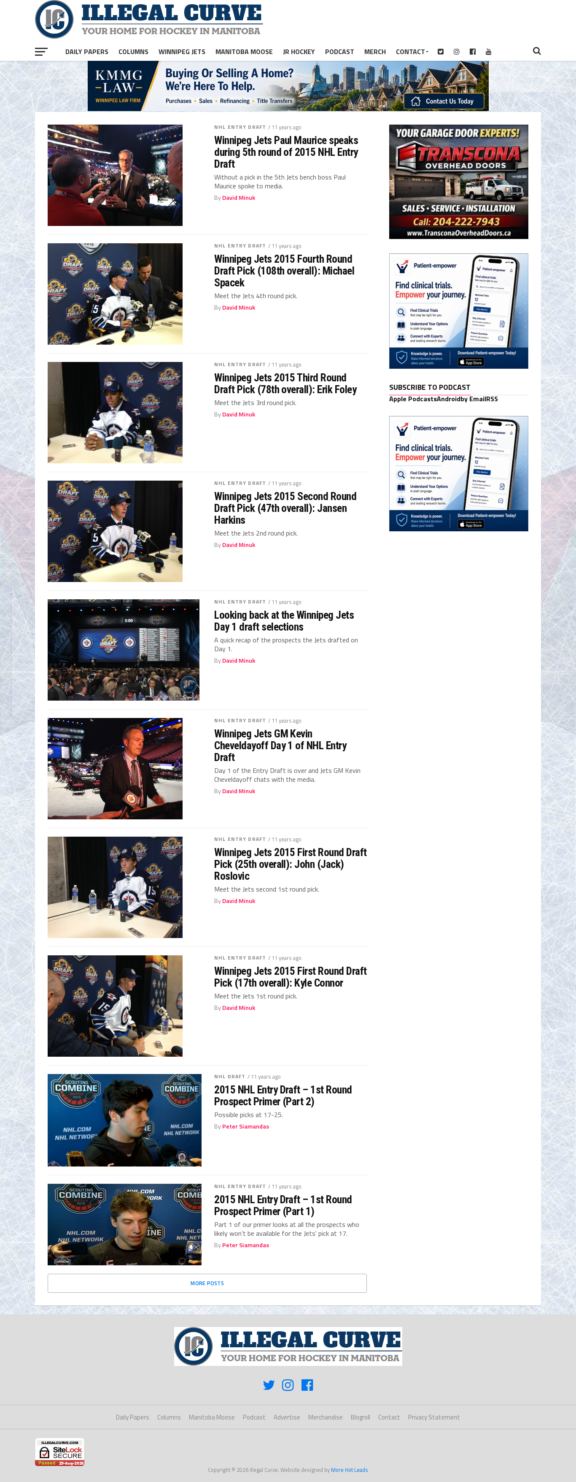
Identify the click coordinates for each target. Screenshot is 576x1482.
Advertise (287, 1417)
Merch (375, 51)
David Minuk (238, 197)
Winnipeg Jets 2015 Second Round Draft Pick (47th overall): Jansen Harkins (285, 508)
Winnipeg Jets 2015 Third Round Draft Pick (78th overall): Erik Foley (285, 383)
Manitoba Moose (244, 51)
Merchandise (325, 1417)
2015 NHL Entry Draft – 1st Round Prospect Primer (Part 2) (283, 1095)
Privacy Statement (434, 1417)
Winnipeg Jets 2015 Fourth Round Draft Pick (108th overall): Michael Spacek (284, 270)
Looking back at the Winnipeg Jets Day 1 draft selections (284, 621)
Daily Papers (86, 51)
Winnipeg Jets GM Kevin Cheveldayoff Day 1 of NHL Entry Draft (280, 745)
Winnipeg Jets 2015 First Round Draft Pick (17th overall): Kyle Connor (290, 977)
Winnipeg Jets (182, 51)
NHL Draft (229, 1076)
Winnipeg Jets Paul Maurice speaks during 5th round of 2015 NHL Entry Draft (286, 152)
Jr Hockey (299, 51)
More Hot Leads (349, 1470)
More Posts (207, 1283)
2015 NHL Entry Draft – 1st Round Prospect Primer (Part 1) (283, 1205)
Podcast (339, 51)
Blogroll (360, 1417)
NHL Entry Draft (240, 127)
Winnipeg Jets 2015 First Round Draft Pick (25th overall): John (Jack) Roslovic (290, 864)
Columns (133, 51)
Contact (410, 51)
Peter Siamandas (245, 1126)
